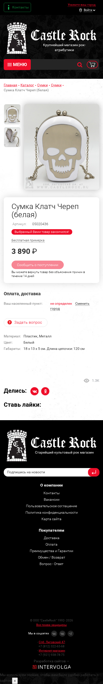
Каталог (27, 85)
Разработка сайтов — (51, 661)
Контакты (20, 7)
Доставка (52, 538)
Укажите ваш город (82, 4)
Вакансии (52, 499)
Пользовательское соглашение (51, 506)
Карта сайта (52, 519)
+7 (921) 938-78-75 (51, 655)
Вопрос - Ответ (52, 564)
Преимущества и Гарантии (51, 551)
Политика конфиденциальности (52, 512)
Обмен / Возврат (51, 557)
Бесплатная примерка (28, 240)
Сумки (42, 85)
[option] (61, 147)
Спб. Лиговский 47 (52, 642)
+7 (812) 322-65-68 (51, 646)
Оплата (52, 544)
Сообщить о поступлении (37, 265)
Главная (10, 85)
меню (20, 64)
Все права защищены (51, 625)
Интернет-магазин (52, 650)
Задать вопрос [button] (28, 322)
